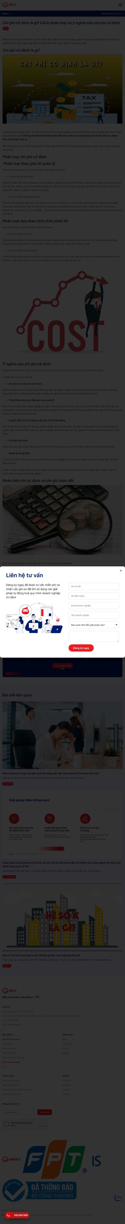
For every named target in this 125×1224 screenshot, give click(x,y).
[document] (62, 612)
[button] (121, 570)
